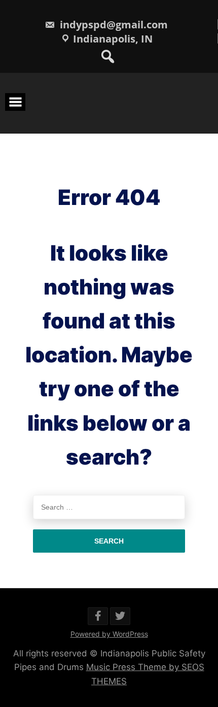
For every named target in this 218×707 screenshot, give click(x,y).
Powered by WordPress (109, 634)
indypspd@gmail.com (112, 24)
